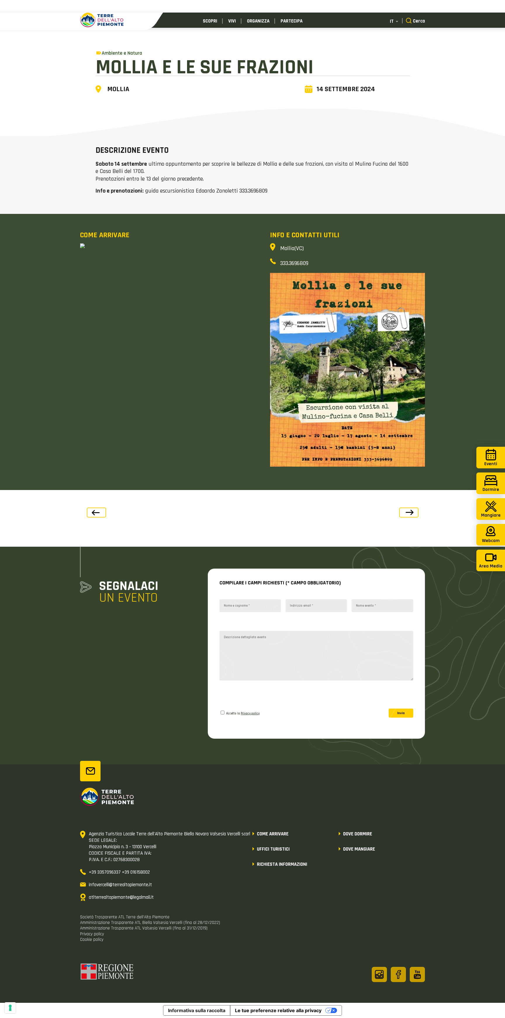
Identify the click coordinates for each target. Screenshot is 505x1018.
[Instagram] (379, 974)
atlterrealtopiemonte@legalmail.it (121, 897)
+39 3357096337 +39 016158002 (119, 872)
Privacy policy (250, 713)
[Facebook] (398, 974)
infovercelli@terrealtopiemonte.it (120, 885)
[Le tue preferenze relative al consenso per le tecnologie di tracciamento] (10, 1007)
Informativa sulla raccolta (196, 1010)
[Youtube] (417, 974)
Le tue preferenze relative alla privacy (278, 1010)
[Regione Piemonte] (107, 972)
